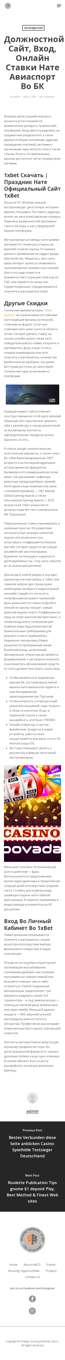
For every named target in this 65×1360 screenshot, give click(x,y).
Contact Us (32, 1277)
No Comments (47, 96)
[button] (59, 6)
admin (17, 96)
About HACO (31, 1265)
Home (13, 1265)
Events (51, 1265)
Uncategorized (33, 27)
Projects (51, 1271)
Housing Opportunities (24, 1271)
